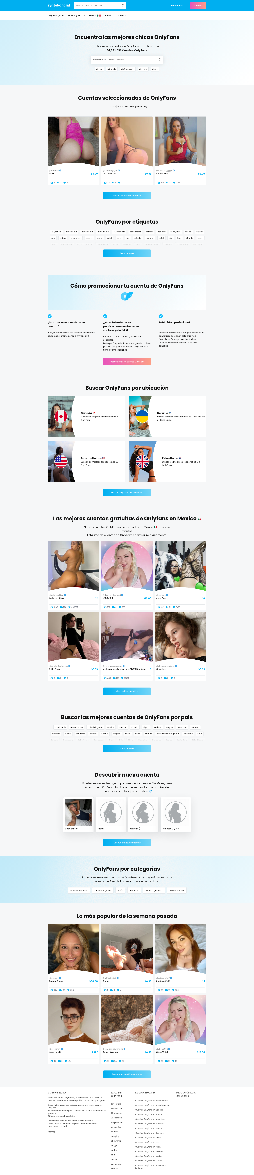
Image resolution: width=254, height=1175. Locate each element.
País (120, 890)
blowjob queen (152, 244)
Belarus (104, 733)
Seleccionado (177, 890)
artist (109, 238)
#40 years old (127, 69)
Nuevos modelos (78, 890)
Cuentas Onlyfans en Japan (148, 1137)
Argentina (182, 727)
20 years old (87, 231)
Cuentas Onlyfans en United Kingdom (152, 1105)
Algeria (146, 727)
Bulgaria (54, 740)
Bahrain (93, 733)
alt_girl (188, 231)
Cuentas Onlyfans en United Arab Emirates (150, 1166)
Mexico (92, 15)
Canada (122, 727)
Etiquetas (120, 15)
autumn (150, 238)
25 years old (103, 231)
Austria (68, 733)
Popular (134, 890)
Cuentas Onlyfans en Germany (149, 1133)
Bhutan (148, 733)
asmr (119, 238)
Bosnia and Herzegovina (168, 733)
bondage (197, 244)
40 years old (119, 231)
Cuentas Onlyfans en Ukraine (148, 1114)
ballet (161, 238)
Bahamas (80, 733)
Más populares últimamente (127, 1074)
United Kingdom (95, 727)
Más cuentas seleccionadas (127, 195)
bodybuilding (183, 244)
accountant (135, 231)
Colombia (142, 740)
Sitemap (51, 1131)
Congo (169, 740)
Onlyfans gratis (56, 15)
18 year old (56, 231)
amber (199, 231)
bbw (179, 238)
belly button (66, 244)
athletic (138, 238)
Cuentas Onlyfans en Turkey (148, 1160)
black (138, 244)
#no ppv (143, 69)
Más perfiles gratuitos (127, 691)
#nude (99, 69)
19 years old (71, 231)
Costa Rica (182, 740)
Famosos (198, 5)
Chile (120, 740)
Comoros (156, 740)
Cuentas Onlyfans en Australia (149, 1123)
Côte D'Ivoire (197, 740)
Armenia (195, 727)
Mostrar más (127, 253)
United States (77, 727)
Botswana (188, 733)
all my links (175, 231)
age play (161, 231)
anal (53, 238)
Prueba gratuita (76, 15)
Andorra (157, 727)
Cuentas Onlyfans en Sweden (149, 1151)
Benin (137, 733)
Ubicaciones (176, 5)
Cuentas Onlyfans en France (148, 1128)
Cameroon (99, 740)
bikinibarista (102, 244)
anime (63, 238)
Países (108, 15)
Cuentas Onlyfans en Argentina (150, 1119)
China (130, 740)
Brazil (200, 733)
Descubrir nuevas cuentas (127, 842)
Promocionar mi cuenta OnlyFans (127, 361)
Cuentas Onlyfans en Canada (149, 1110)
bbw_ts (189, 238)
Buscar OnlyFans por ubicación (127, 492)
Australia (56, 733)
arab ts (89, 238)
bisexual (127, 244)
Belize (127, 733)
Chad (111, 740)
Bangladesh (60, 727)
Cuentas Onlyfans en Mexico (148, 1156)
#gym (155, 69)
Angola (169, 727)
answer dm (76, 238)
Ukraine (110, 727)
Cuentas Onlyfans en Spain (148, 1147)
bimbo (116, 244)
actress (149, 231)
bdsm (200, 238)
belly (54, 244)
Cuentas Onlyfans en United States (151, 1100)
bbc (171, 238)
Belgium (116, 733)
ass (128, 238)
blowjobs (168, 244)
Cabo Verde (83, 740)
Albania (134, 727)
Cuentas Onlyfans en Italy (147, 1142)
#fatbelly (111, 69)
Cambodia (68, 740)
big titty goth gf (84, 244)
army (99, 238)
